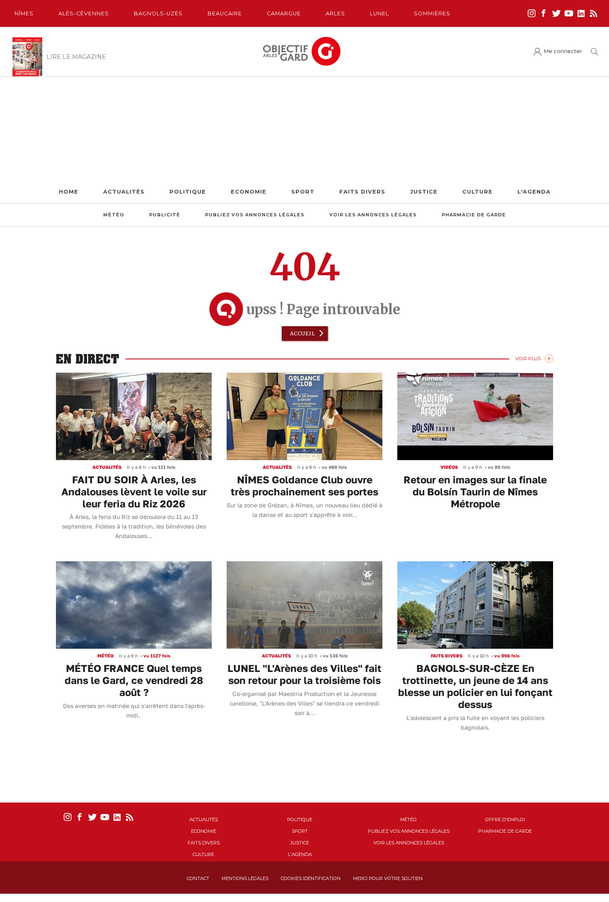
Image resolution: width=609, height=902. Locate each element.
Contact (198, 878)
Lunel (379, 13)
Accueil (302, 333)
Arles (335, 13)
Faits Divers (362, 192)
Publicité (164, 215)
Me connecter (563, 51)
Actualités (124, 192)
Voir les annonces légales (373, 215)
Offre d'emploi (505, 819)
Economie (248, 192)
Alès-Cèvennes (83, 13)
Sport (302, 192)
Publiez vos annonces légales (254, 215)
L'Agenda (534, 192)
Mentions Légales (245, 878)
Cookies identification (311, 878)
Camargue (284, 13)
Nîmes (24, 13)
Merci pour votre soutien (388, 878)
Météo (113, 215)
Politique (187, 192)
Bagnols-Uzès (158, 13)
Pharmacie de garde (474, 215)
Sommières (432, 13)
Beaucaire (225, 13)
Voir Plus (528, 358)
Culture (477, 192)
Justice (423, 192)
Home (68, 192)
